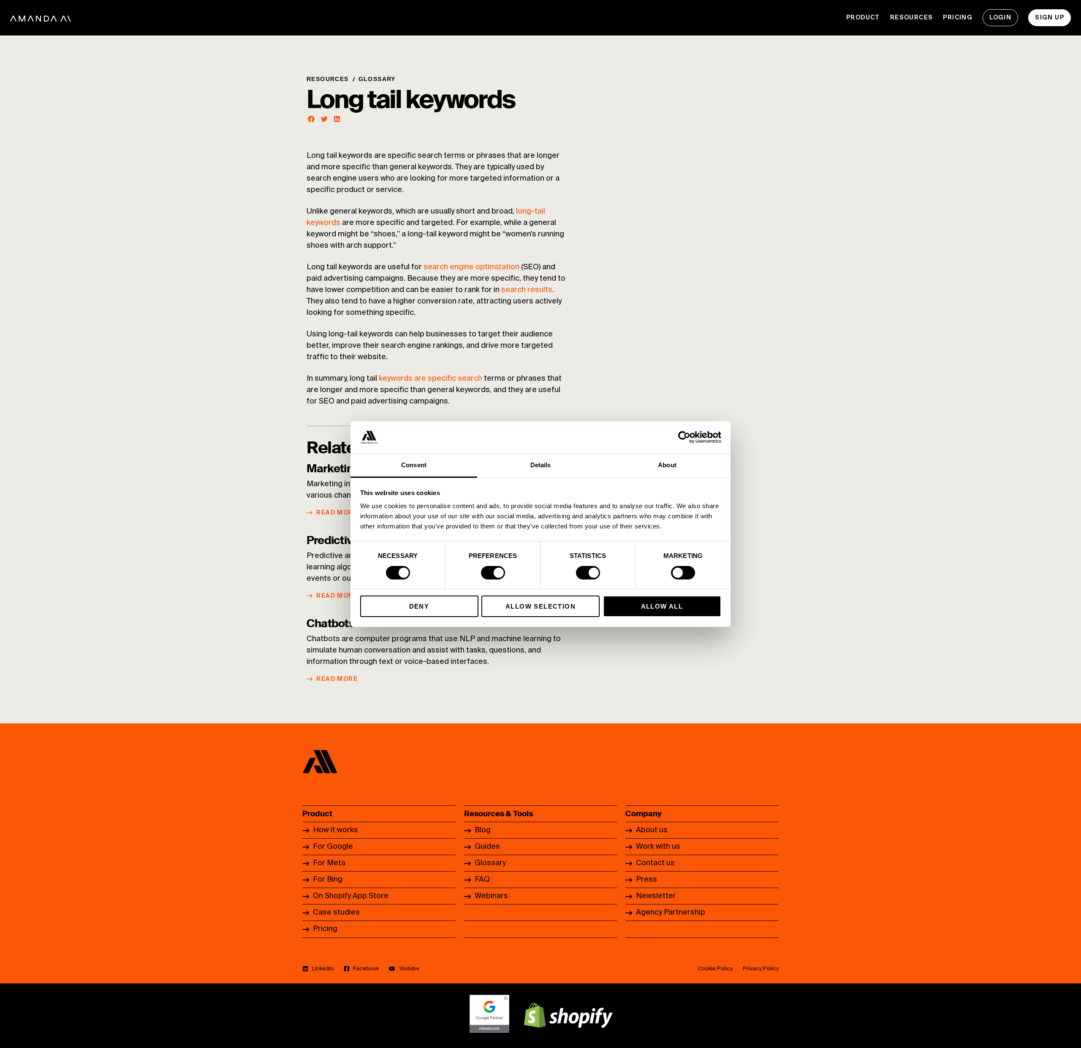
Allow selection (540, 606)
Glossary (377, 79)
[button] (311, 119)
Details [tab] (540, 464)
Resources (911, 18)
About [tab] (667, 464)
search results (526, 290)
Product (863, 18)
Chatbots (331, 623)
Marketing (333, 468)
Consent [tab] (413, 464)
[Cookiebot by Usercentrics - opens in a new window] (684, 437)
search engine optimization (471, 267)
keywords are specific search (430, 378)
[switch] (493, 573)
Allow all (662, 606)
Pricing (957, 18)
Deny (419, 606)
